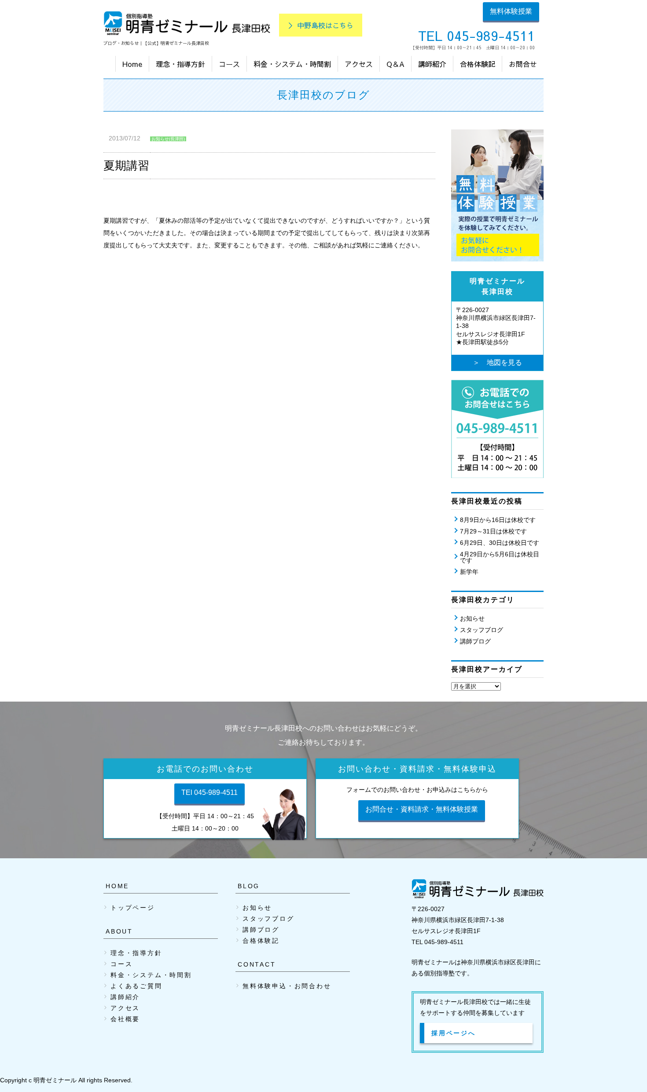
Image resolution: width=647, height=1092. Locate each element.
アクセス (359, 64)
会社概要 (125, 1018)
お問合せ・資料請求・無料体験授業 (421, 809)
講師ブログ (475, 641)
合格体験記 (477, 64)
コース (229, 64)
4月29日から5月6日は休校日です (499, 557)
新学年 (469, 571)
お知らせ (472, 618)
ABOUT (119, 931)
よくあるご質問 (136, 985)
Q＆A (395, 64)
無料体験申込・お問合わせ (287, 985)
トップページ (132, 907)
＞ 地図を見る (497, 362)
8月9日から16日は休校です (498, 519)
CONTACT (257, 964)
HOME (117, 886)
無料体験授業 (511, 11)
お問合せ (523, 64)
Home (132, 64)
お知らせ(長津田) (168, 138)
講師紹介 (432, 64)
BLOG (249, 886)
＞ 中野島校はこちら (320, 25)
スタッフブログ (481, 629)
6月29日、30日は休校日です (499, 542)
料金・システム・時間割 (292, 64)
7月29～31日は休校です (493, 531)
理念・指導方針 (180, 64)
